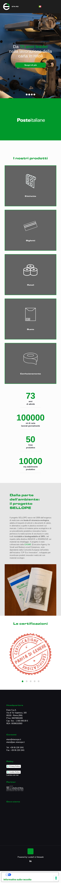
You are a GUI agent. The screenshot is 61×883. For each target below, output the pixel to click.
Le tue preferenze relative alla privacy (33, 874)
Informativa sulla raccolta (17, 879)
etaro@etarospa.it (13, 739)
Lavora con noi (12, 775)
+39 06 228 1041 (17, 747)
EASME (28, 544)
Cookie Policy (14, 772)
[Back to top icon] (30, 851)
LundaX (31, 857)
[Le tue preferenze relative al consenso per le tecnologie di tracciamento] (56, 878)
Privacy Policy (14, 766)
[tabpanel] (30, 654)
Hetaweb (40, 857)
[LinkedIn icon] (31, 861)
